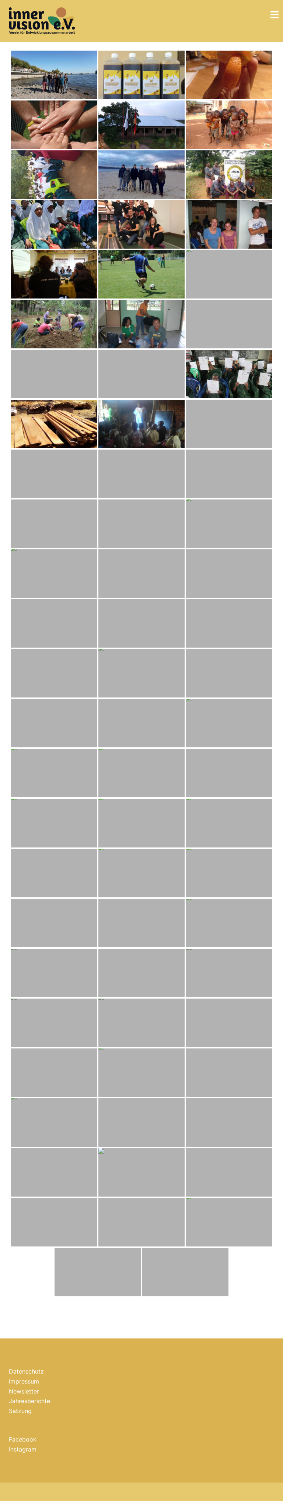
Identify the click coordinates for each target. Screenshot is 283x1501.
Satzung (20, 1411)
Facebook (22, 1439)
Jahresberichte (29, 1401)
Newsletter (24, 1391)
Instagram (22, 1449)
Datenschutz (26, 1371)
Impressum (24, 1381)
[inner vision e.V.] (42, 20)
